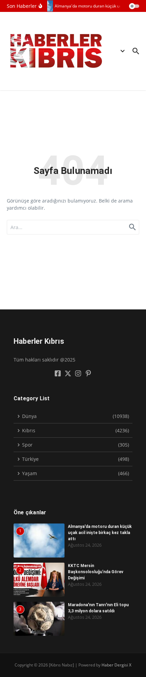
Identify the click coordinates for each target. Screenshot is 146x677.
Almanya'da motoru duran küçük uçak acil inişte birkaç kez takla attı (100, 532)
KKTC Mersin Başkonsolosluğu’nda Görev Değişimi (95, 571)
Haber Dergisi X (116, 665)
